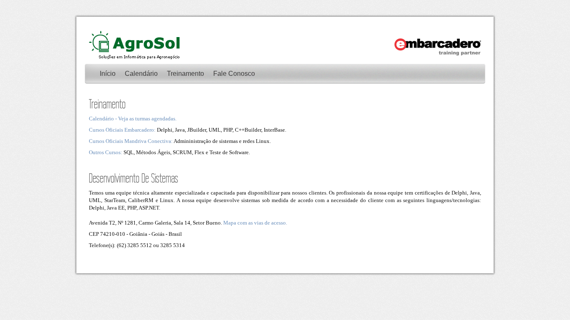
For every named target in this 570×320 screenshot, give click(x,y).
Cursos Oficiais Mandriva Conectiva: (131, 141)
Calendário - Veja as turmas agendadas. (133, 118)
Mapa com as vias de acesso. (255, 223)
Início (108, 73)
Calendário (141, 73)
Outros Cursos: (105, 152)
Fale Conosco (234, 73)
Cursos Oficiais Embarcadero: (122, 130)
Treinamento (185, 73)
